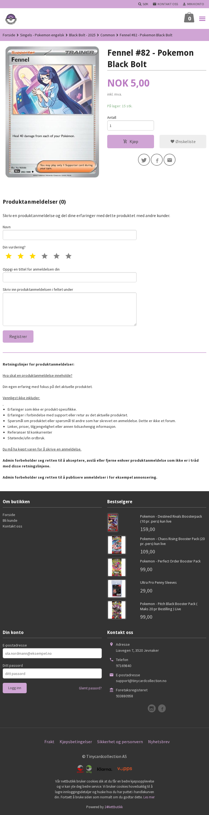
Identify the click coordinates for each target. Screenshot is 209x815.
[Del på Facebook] (157, 160)
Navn (7, 226)
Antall (111, 117)
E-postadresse (15, 645)
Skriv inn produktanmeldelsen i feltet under (38, 289)
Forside (9, 34)
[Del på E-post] (170, 160)
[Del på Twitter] (144, 160)
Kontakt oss (12, 526)
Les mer (149, 797)
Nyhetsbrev (159, 741)
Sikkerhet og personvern (120, 741)
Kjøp (134, 141)
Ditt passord (13, 665)
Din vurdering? (14, 247)
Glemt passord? (90, 688)
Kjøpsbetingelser (76, 741)
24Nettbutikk (113, 807)
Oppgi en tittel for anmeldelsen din (31, 269)
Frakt (49, 741)
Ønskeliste (185, 141)
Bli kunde (10, 520)
